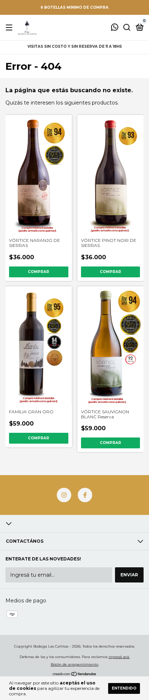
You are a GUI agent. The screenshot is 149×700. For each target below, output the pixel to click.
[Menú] (10, 27)
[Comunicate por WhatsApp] (114, 28)
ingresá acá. (119, 656)
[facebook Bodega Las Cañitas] (85, 495)
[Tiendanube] (74, 674)
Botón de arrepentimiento (74, 664)
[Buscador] (127, 27)
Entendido (124, 688)
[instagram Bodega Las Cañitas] (64, 495)
